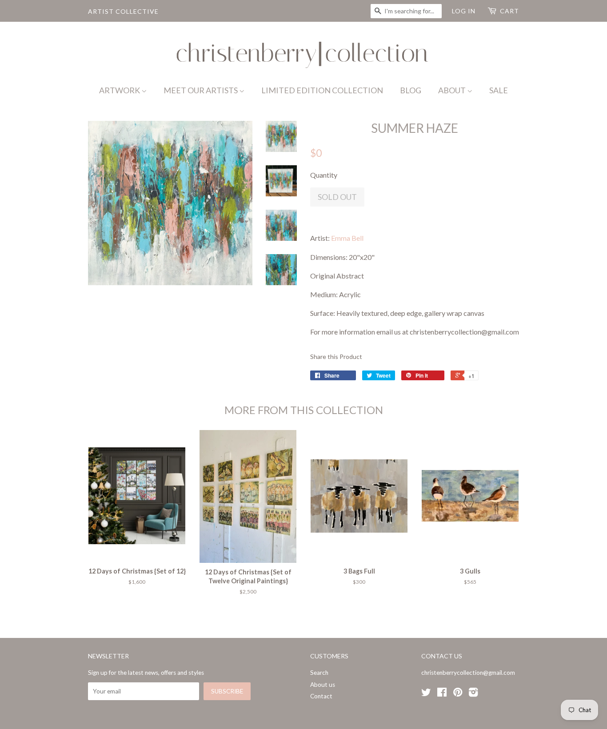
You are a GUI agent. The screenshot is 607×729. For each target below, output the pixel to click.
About (452, 90)
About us (322, 684)
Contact (321, 696)
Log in (463, 11)
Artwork (120, 90)
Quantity (323, 175)
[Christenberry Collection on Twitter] (426, 693)
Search (319, 672)
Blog (410, 90)
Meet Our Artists (201, 90)
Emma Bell (347, 238)
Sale (498, 90)
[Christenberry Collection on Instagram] (473, 693)
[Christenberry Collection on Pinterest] (458, 693)
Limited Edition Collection (322, 90)
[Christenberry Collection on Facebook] (442, 693)
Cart (509, 11)
